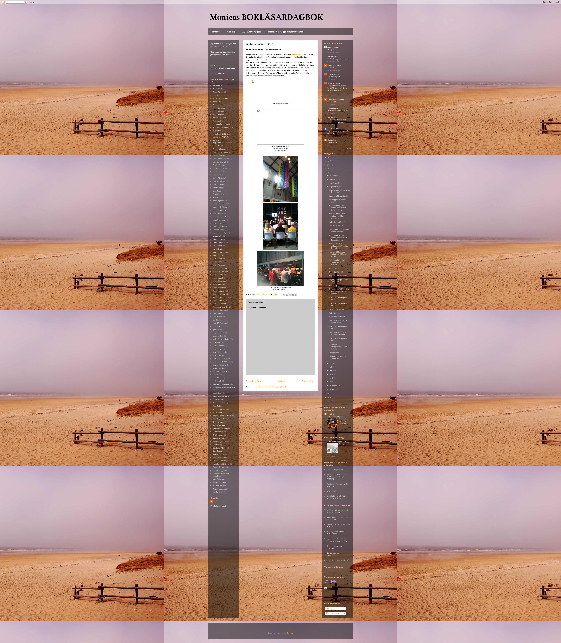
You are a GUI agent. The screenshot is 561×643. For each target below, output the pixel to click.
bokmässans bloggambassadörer (220, 141)
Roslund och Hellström (222, 415)
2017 (329, 161)
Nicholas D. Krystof (220, 381)
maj (331, 374)
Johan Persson (218, 265)
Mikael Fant (217, 374)
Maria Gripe (217, 348)
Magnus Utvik (218, 332)
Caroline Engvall (219, 161)
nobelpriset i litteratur (221, 384)
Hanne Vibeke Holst (221, 216)
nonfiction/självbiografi (222, 396)
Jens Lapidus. (218, 255)
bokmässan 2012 (219, 133)
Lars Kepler (217, 313)
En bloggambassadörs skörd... (337, 200)
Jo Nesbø (216, 261)
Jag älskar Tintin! (336, 272)
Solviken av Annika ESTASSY (334, 554)
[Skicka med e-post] (284, 294)
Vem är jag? (333, 285)
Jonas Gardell (218, 277)
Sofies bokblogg (333, 83)
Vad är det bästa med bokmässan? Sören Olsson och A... (337, 207)
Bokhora (331, 117)
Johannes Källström (220, 271)
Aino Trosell (218, 88)
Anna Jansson (218, 104)
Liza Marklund (219, 326)
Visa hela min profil (218, 506)
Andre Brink (218, 101)
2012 (329, 172)
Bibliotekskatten (334, 65)
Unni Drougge (218, 470)
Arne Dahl (217, 120)
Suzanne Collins (219, 460)
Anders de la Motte (220, 98)
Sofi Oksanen (218, 434)
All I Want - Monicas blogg (338, 441)
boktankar (217, 145)
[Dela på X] (290, 294)
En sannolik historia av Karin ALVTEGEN (338, 525)
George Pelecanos (220, 203)
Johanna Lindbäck (220, 268)
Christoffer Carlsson (220, 168)
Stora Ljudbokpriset (220, 454)
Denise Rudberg (219, 181)
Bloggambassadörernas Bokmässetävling (338, 333)
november (334, 179)
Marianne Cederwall (221, 358)
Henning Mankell (220, 226)
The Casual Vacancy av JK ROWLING (337, 485)
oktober (333, 183)
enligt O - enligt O (334, 47)
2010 (329, 397)
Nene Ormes (217, 377)
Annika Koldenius (334, 128)
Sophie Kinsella (219, 438)
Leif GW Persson (219, 323)
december (334, 175)
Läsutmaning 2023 (334, 76)
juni (331, 370)
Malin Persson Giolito (221, 339)
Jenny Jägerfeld (219, 252)
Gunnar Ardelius (219, 210)
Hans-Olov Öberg (219, 220)
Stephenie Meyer (219, 447)
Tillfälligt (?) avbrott (334, 102)
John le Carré (218, 274)
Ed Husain (217, 187)
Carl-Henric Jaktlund (221, 158)
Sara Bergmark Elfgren (222, 418)
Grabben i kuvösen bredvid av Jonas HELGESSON (338, 510)
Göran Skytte (218, 213)
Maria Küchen (218, 352)
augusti (333, 363)
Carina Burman (219, 155)
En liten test (331, 68)
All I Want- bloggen (251, 31)
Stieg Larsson (218, 451)
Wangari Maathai (219, 482)
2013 (329, 168)
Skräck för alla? (332, 142)
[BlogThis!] (287, 294)
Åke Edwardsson (219, 488)
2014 (329, 165)
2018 (329, 157)
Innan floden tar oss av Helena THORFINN (338, 518)
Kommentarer (333, 613)
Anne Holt (217, 114)
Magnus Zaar (218, 336)
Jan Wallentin (218, 249)
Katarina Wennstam (220, 297)
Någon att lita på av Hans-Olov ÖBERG (339, 280)
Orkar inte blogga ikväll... (339, 195)
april (332, 378)
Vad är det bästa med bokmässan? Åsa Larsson (337, 262)
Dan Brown (217, 174)
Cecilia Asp (217, 165)
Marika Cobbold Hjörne (222, 361)
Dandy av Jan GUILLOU (338, 309)
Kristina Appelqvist (220, 307)
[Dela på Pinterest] (295, 294)
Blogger (289, 633)
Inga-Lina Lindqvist (221, 232)
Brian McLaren (219, 149)
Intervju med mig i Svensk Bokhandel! (339, 191)
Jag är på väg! (334, 268)
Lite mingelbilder (336, 225)
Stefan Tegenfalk (219, 441)
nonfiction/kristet (219, 393)
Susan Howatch (219, 457)
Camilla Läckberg (220, 152)
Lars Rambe (217, 316)
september (334, 186)
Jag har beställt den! (337, 316)
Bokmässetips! (335, 313)
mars (332, 381)
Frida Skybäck (218, 200)
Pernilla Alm (218, 399)
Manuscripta (297, 54)
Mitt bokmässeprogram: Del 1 (338, 339)
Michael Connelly (220, 371)
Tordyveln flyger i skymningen (338, 58)
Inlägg (330, 608)
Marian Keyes (218, 355)
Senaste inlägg (254, 381)
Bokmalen (331, 139)
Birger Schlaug (219, 130)
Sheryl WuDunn (219, 425)
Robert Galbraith (219, 409)
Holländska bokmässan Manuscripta (338, 321)
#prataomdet (218, 85)
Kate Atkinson (218, 300)
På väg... (342, 444)
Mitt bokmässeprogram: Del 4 (338, 298)
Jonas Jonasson (219, 284)
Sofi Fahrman (218, 431)
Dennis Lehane (219, 184)
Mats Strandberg (219, 368)
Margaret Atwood (220, 342)
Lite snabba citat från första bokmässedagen (339, 230)
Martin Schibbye (219, 365)
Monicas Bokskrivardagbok (335, 415)
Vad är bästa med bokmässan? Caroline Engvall (338, 245)
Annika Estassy (219, 117)
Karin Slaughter (219, 290)
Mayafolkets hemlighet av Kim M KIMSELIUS (337, 497)
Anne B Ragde (218, 111)
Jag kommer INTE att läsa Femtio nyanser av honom (339, 291)
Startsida (216, 31)
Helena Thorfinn (219, 223)
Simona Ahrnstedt (220, 428)
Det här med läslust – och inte (337, 110)
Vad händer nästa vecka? (338, 275)
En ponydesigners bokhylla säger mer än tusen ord (336, 120)
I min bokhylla (333, 108)
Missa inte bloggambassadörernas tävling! (339, 346)
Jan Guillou (217, 245)
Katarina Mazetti (219, 294)
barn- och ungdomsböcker (223, 127)
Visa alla (348, 148)
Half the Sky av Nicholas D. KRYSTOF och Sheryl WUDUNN (337, 476)
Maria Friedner (218, 345)
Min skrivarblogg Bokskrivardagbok (285, 31)
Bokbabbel (331, 56)
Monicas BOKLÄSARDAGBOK (266, 17)
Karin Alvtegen (219, 287)
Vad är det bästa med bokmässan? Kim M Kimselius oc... (338, 237)
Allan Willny (218, 91)
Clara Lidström (219, 171)
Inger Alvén (217, 236)
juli (331, 366)
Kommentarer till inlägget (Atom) (272, 386)
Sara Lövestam (218, 422)
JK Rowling (217, 258)
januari (333, 389)
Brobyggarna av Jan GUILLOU (334, 547)
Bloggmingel (334, 352)
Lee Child (217, 320)
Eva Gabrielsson (219, 194)
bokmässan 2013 (219, 137)
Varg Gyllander (219, 479)
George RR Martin (220, 207)
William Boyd (218, 485)
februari (333, 385)
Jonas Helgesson (219, 281)
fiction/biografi (219, 197)
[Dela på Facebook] (292, 294)
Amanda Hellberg (220, 95)
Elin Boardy (217, 191)
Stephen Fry (217, 444)
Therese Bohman (219, 467)
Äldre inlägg (308, 381)
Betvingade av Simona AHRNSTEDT (336, 532)
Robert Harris (218, 412)
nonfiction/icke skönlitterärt (224, 387)
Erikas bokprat (333, 74)
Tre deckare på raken (335, 469)
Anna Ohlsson (218, 108)
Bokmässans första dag (338, 222)
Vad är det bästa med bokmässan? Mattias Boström (338, 254)
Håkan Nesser (218, 229)
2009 (329, 401)
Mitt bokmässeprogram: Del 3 (338, 304)
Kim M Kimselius (220, 303)
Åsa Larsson (217, 492)
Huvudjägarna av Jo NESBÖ (338, 560)
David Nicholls (219, 178)
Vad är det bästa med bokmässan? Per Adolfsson (337, 215)
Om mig (231, 31)
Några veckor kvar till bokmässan (337, 357)
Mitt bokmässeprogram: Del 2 (338, 327)
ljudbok (216, 329)
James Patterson (219, 242)
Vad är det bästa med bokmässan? (221, 474)
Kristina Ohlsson (219, 310)
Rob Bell (216, 406)
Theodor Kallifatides (221, 464)
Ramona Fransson (220, 402)
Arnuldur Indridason (221, 124)
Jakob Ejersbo (218, 239)
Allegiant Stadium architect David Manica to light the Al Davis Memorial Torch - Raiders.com (337, 89)
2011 (329, 393)
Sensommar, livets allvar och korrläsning (344, 421)
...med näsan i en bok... (336, 99)
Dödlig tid (330, 49)
